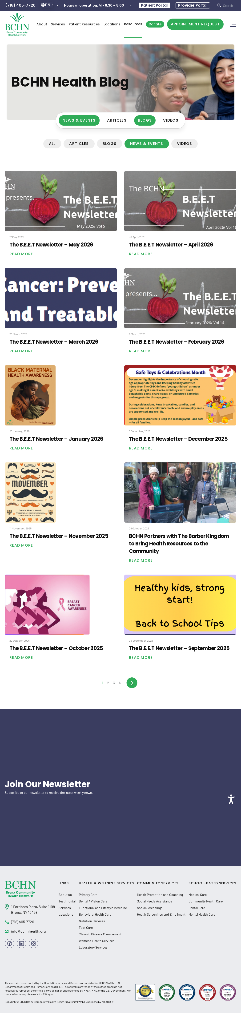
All (52, 143)
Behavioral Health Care (95, 914)
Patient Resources (84, 24)
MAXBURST (109, 1001)
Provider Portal (192, 5)
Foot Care (86, 928)
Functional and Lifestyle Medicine (103, 908)
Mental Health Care (202, 914)
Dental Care (197, 908)
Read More (21, 254)
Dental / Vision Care (93, 901)
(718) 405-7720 (20, 5)
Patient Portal (154, 5)
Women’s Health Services (96, 941)
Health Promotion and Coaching (160, 895)
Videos (170, 120)
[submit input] (227, 5)
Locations (112, 24)
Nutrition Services (92, 921)
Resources (133, 24)
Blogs (145, 120)
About (41, 24)
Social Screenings (149, 908)
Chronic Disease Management (100, 934)
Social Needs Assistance (154, 901)
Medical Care (198, 895)
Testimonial (67, 901)
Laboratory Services (93, 947)
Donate (155, 24)
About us (65, 895)
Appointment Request (195, 24)
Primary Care (88, 895)
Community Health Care (206, 901)
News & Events (79, 120)
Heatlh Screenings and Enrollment (161, 914)
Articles (117, 120)
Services (58, 24)
